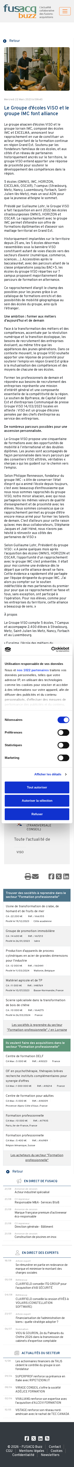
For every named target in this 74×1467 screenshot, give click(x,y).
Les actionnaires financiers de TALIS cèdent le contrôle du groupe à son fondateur (38, 1365)
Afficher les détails (47, 774)
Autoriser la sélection (37, 800)
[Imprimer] (28, 877)
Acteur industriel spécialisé (32, 1192)
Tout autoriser (37, 787)
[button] (11, 40)
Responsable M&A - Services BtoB (37, 1203)
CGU (9, 1451)
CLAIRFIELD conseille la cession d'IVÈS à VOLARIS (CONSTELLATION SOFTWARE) (42, 1303)
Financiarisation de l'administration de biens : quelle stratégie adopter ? (40, 1320)
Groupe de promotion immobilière (30, 931)
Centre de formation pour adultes (30, 1096)
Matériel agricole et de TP (24, 981)
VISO (20, 852)
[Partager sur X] (59, 877)
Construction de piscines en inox (35, 1237)
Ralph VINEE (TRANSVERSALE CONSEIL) (39, 826)
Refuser (37, 814)
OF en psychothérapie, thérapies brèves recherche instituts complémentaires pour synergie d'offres (36, 1076)
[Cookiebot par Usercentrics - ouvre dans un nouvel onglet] (52, 649)
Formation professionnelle (25, 1116)
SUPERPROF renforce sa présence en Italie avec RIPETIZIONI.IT (40, 1378)
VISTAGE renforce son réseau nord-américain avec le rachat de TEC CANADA (42, 1412)
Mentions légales (31, 1451)
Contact (55, 1447)
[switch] (63, 732)
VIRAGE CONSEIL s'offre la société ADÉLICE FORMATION (38, 1390)
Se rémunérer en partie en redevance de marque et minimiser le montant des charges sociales (42, 1269)
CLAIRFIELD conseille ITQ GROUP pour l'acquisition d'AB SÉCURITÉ (41, 1286)
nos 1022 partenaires (33, 670)
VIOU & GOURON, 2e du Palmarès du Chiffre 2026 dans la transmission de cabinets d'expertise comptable (40, 1337)
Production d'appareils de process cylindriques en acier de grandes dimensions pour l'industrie (37, 956)
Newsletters (50, 1455)
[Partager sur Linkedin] (66, 877)
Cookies (56, 1451)
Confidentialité (23, 1455)
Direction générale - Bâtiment (34, 1227)
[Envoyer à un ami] (35, 877)
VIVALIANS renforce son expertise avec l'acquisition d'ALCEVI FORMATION (41, 1401)
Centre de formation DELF (25, 1056)
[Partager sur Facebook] (51, 877)
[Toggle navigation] (65, 11)
